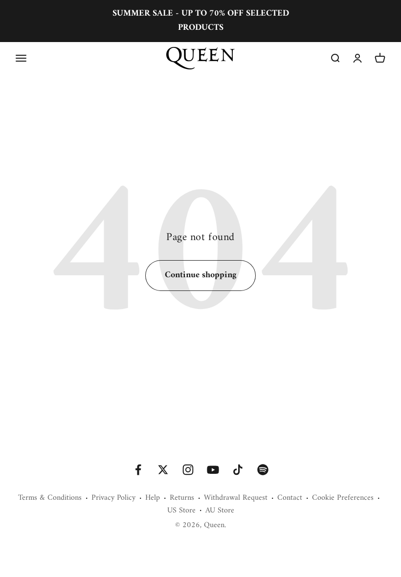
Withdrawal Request (235, 498)
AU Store (219, 511)
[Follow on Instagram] (188, 469)
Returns (182, 498)
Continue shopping (200, 275)
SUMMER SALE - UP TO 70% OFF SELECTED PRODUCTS (200, 20)
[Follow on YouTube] (213, 469)
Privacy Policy (113, 498)
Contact (289, 498)
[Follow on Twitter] (163, 469)
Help (152, 498)
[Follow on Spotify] (262, 469)
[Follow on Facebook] (138, 469)
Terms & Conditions (50, 498)
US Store (181, 511)
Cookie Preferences (343, 498)
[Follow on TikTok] (238, 469)
